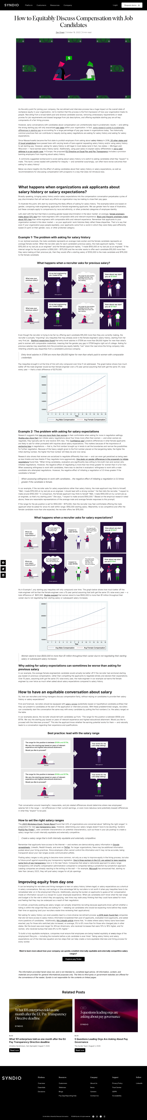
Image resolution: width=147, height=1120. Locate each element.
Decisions (41, 1092)
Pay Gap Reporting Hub (67, 1096)
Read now (14, 1050)
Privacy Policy (117, 1083)
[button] (73, 959)
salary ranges (71, 704)
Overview (41, 1083)
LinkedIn (139, 1083)
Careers (93, 1092)
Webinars (62, 1087)
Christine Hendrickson (17, 1046)
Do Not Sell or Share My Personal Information (55, 1116)
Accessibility (116, 1096)
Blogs (61, 1092)
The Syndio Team (81, 1046)
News (92, 1087)
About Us (93, 1083)
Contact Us (94, 1096)
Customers (41, 5)
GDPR (114, 1092)
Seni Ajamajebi (31, 1046)
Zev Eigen (60, 32)
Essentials (41, 1087)
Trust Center (116, 1087)
